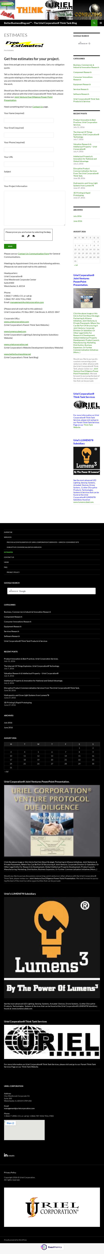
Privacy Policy (13, 545)
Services (7, 510)
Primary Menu (101, 23)
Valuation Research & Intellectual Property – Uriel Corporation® (85, 146)
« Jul (76, 265)
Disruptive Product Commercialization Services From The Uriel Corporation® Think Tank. (86, 172)
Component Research (82, 72)
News (6, 535)
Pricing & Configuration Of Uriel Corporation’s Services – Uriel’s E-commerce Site (43, 515)
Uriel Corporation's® (82, 352)
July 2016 (77, 216)
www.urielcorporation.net (16, 344)
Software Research (81, 94)
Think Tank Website (30, 883)
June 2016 (77, 221)
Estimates (8, 525)
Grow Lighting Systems (69, 962)
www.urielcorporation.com (16, 321)
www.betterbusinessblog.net (17, 354)
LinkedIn (10, 1060)
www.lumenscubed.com (15, 331)
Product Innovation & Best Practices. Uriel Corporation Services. (85, 122)
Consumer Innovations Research (17, 594)
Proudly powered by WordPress (15, 1145)
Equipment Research (82, 84)
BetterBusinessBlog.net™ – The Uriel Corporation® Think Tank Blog (40, 22)
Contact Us (37, 106)
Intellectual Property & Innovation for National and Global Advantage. (85, 158)
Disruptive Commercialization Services (24, 520)
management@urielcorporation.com (27, 302)
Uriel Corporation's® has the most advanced (85, 435)
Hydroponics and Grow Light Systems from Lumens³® (85, 184)
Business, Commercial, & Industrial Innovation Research (86, 66)
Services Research (80, 89)
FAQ (5, 540)
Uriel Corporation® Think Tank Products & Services (86, 100)
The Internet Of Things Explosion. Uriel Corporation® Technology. (86, 134)
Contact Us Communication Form (33, 253)
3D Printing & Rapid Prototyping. (81, 194)
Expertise (8, 505)
